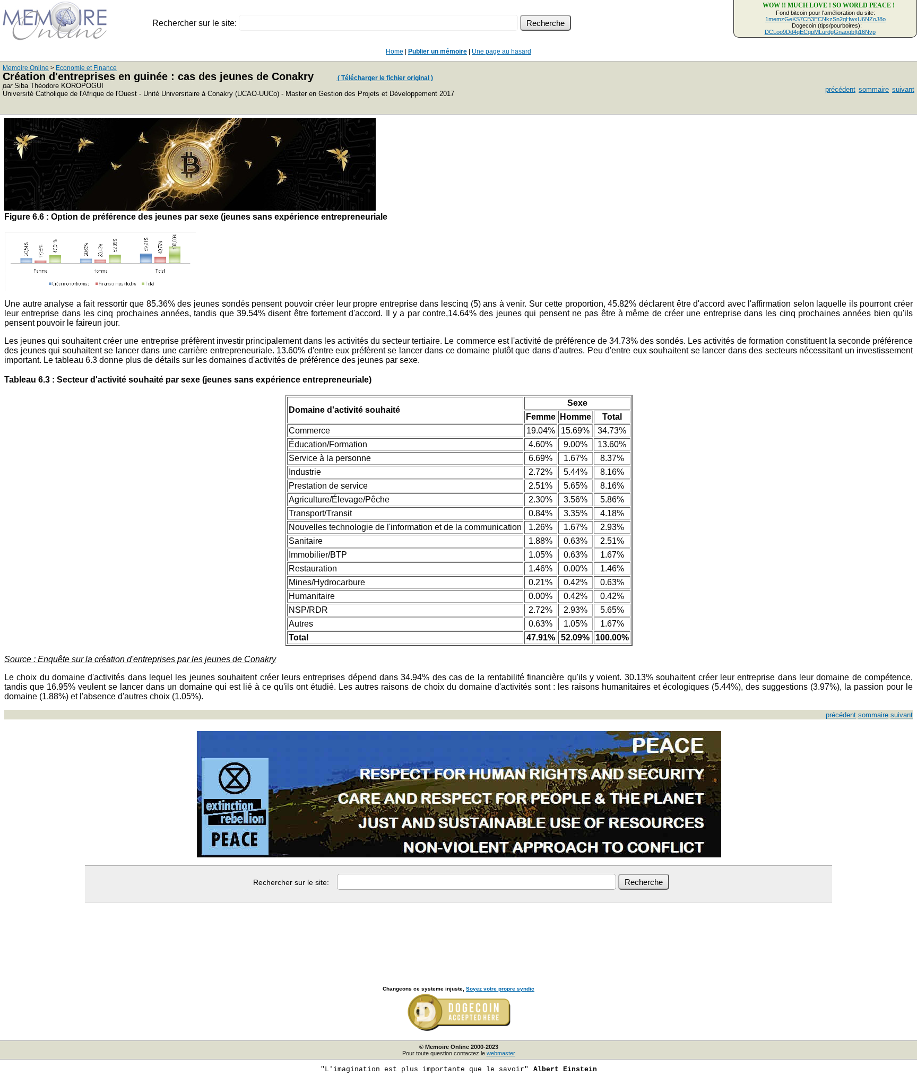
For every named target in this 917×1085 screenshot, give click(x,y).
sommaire (874, 89)
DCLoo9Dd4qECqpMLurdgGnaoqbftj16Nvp (820, 32)
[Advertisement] (458, 933)
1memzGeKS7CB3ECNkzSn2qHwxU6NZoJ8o (825, 19)
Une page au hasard (501, 51)
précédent (840, 89)
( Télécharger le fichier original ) (384, 78)
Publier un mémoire (437, 51)
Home (394, 51)
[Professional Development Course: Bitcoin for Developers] (190, 207)
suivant (903, 89)
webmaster (501, 1053)
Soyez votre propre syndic (500, 989)
